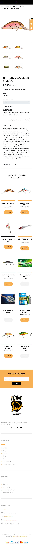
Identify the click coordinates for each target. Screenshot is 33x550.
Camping (5, 456)
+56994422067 (8, 516)
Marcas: (5, 89)
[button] (3, 26)
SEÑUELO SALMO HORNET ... (24, 203)
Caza (4, 453)
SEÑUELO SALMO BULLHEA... (24, 347)
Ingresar (5, 484)
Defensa (5, 459)
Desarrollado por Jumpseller (19, 537)
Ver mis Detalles (7, 487)
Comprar (8, 212)
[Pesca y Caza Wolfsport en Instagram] (14, 427)
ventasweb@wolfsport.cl (10, 520)
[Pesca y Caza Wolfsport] (16, 2)
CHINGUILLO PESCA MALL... (8, 311)
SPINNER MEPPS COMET (8, 239)
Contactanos (25, 120)
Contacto (5, 448)
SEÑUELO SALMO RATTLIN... (8, 347)
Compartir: (6, 164)
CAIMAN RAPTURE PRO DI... (8, 203)
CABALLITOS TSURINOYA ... (25, 239)
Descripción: (7, 125)
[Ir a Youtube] (21, 427)
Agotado (24, 284)
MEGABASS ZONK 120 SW (8, 275)
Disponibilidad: (8, 106)
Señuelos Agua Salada (17, 6)
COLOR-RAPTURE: (8, 99)
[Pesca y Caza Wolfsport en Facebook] (11, 427)
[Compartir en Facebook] (12, 164)
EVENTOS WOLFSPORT (9, 464)
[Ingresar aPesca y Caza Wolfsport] (31, 28)
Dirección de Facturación (9, 490)
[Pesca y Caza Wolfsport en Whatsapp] (18, 427)
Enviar (16, 383)
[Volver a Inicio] (2, 6)
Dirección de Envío (8, 493)
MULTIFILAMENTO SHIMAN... (25, 311)
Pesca (7, 6)
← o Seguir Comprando (14, 120)
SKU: (4, 93)
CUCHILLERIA (6, 461)
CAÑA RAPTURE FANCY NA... (24, 275)
